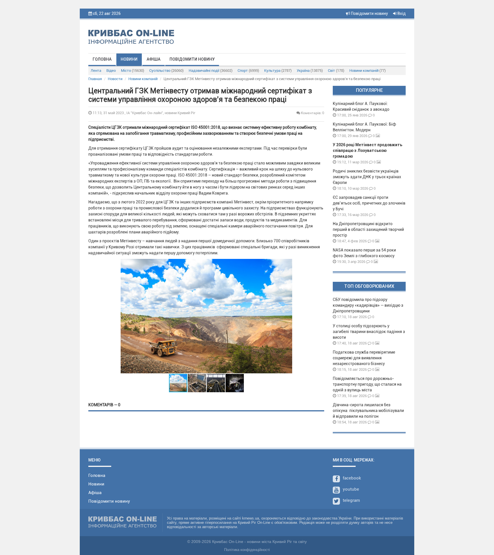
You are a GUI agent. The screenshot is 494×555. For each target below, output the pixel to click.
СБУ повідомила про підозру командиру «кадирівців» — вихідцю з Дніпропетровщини (368, 305)
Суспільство (166, 70)
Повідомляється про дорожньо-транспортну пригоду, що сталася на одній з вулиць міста (367, 384)
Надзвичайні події (210, 70)
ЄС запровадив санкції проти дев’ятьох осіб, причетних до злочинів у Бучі (369, 203)
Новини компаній (367, 70)
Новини (129, 59)
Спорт (248, 70)
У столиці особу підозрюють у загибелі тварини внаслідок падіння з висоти (369, 332)
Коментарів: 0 (312, 112)
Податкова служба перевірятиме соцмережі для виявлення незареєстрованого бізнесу (364, 358)
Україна (310, 70)
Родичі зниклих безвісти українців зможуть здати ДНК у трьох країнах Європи (367, 177)
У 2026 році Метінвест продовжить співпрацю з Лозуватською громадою (367, 150)
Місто (132, 70)
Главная (95, 79)
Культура (278, 70)
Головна (102, 59)
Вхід (401, 13)
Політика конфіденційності (247, 550)
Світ (336, 70)
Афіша (153, 59)
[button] (287, 316)
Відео (111, 70)
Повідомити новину (369, 13)
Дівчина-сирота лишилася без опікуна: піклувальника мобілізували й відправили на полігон (368, 411)
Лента (96, 70)
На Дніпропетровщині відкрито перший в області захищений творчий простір (368, 229)
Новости (115, 79)
